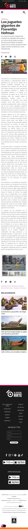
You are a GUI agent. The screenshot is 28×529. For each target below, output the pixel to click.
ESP (19, 1)
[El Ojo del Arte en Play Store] (8, 462)
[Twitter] (6, 57)
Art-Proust (20, 407)
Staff (20, 422)
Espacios (20, 404)
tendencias (15, 286)
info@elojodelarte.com (16, 498)
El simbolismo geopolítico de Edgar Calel (13, 313)
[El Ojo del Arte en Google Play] (14, 477)
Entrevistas (7, 408)
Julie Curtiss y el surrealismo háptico (14, 352)
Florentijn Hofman (6, 286)
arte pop (24, 288)
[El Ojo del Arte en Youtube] (19, 455)
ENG (22, 1)
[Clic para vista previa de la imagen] (14, 66)
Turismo (7, 417)
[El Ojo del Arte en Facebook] (6, 455)
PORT (25, 1)
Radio (20, 413)
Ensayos (7, 414)
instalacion (17, 288)
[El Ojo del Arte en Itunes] (19, 462)
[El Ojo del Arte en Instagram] (10, 455)
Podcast (20, 416)
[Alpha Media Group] (14, 520)
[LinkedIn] (10, 57)
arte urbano (10, 288)
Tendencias (4, 19)
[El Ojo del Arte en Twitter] (12, 455)
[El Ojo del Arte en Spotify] (15, 455)
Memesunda (20, 410)
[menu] (2, 12)
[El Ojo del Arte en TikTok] (22, 455)
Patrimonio (7, 420)
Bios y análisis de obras (7, 405)
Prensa (21, 419)
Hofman (3, 120)
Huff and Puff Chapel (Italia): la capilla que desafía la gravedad (14, 333)
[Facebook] (1, 57)
